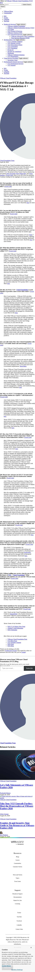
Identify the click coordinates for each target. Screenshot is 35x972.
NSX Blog (10, 646)
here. (26, 556)
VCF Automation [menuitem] (12, 46)
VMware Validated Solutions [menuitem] (16, 55)
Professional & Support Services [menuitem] (13, 62)
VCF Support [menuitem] (11, 65)
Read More (23, 366)
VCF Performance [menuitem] (12, 56)
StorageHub (13, 614)
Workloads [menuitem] (10, 53)
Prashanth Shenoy (5, 793)
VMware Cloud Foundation (8, 78)
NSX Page (10, 644)
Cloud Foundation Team (7, 160)
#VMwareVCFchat (11, 650)
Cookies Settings (17, 969)
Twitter (23, 652)
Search (2, 4)
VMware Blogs (8, 11)
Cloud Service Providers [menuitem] (11, 58)
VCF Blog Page (12, 641)
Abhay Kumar (4, 814)
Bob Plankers (4, 835)
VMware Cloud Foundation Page (17, 639)
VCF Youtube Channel (14, 642)
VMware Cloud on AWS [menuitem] (14, 33)
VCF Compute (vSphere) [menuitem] (14, 41)
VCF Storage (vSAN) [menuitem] (13, 43)
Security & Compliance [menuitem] (14, 51)
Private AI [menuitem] (10, 50)
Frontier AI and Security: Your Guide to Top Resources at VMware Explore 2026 (17, 825)
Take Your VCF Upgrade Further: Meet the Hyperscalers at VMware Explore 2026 (16, 806)
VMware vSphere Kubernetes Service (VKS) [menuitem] (20, 28)
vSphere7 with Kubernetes (15, 628)
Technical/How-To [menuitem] (9, 40)
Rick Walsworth (21, 173)
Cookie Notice (6, 966)
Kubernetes (27, 552)
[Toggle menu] (0, 8)
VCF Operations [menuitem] (12, 48)
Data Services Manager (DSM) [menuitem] (20, 38)
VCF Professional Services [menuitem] (15, 63)
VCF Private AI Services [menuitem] (14, 31)
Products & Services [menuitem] (10, 24)
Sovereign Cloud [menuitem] (12, 60)
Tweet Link (9, 175)
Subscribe (29, 668)
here (8, 283)
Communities (8, 13)
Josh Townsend (10, 173)
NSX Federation (12, 630)
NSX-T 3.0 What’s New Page (16, 626)
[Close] (31, 947)
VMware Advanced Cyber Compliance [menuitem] (22, 36)
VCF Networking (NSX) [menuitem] (14, 45)
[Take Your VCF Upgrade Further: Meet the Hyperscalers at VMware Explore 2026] (17, 798)
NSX (30, 235)
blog (28, 202)
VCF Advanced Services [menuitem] (14, 34)
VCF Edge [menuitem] (10, 29)
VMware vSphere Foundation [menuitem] (16, 26)
